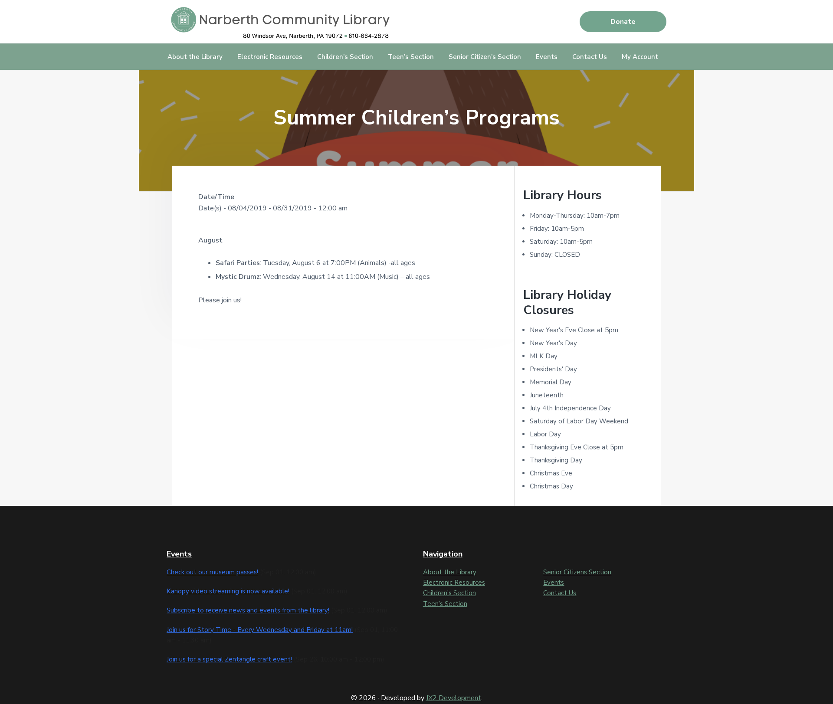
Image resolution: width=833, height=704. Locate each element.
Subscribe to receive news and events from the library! (248, 610)
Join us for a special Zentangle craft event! (229, 659)
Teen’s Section (445, 603)
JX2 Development (453, 698)
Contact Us (559, 593)
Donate (623, 21)
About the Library (449, 572)
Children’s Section (449, 593)
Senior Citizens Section (577, 572)
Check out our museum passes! (212, 572)
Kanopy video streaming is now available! (228, 591)
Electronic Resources (454, 582)
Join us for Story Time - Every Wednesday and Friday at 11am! (260, 629)
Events (553, 582)
